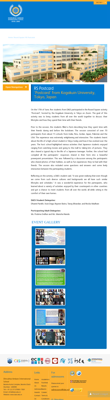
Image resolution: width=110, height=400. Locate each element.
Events (43, 389)
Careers (44, 392)
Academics (44, 379)
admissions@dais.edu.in (61, 390)
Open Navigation (14, 87)
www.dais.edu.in (16, 394)
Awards (37, 392)
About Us (36, 384)
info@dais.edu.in (14, 392)
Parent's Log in (100, 394)
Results (44, 386)
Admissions (37, 389)
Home (36, 379)
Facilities (44, 383)
